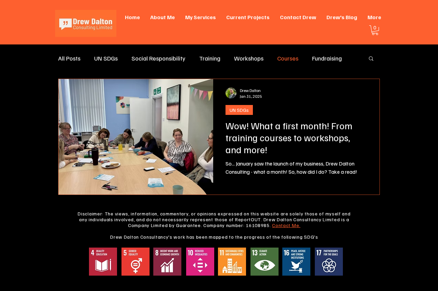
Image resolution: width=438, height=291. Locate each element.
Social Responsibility (158, 58)
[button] (375, 30)
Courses (287, 58)
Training (209, 58)
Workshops (248, 58)
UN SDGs (106, 58)
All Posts (69, 58)
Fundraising (327, 58)
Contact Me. (286, 225)
